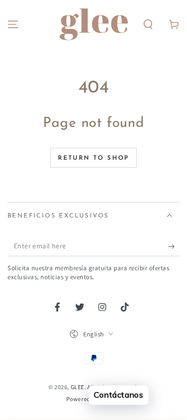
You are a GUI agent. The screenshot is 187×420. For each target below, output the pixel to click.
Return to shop (93, 158)
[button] (148, 24)
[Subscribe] (174, 246)
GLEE (77, 387)
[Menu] (13, 24)
